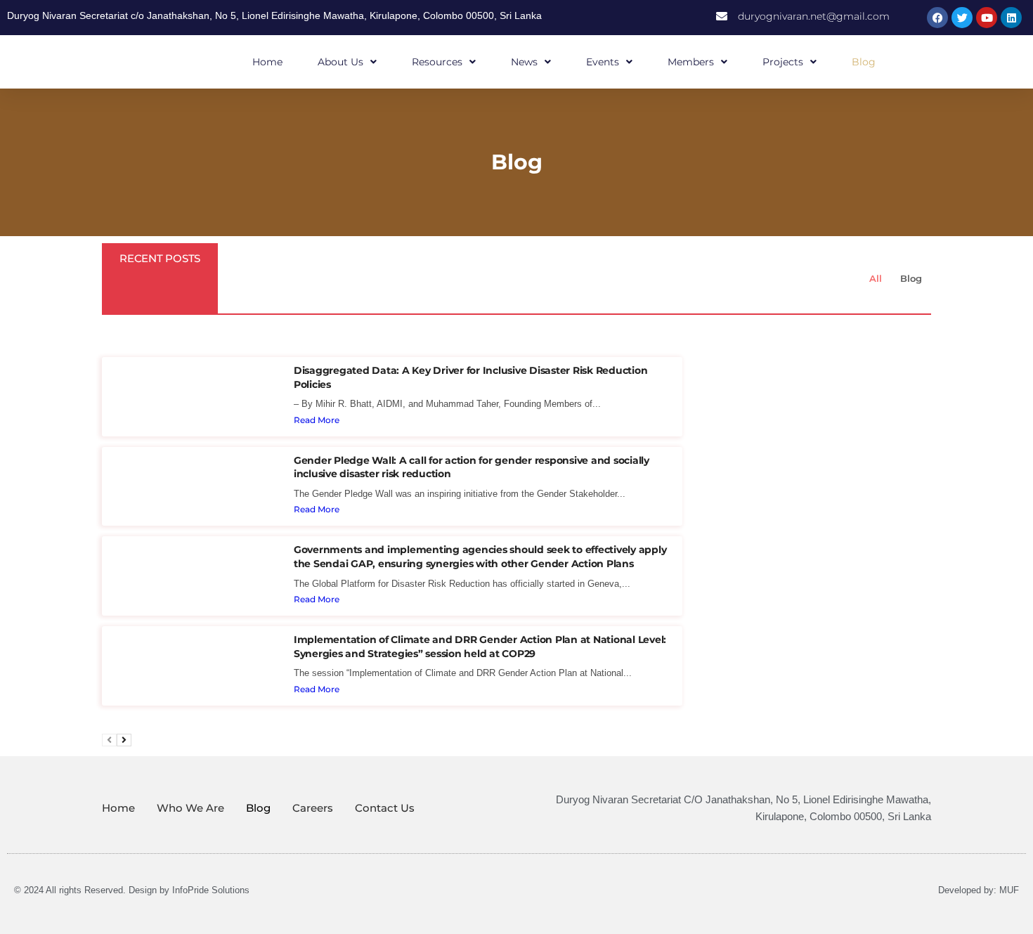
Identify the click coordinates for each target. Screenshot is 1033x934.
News (524, 62)
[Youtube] (986, 17)
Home (267, 62)
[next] (124, 740)
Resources (437, 62)
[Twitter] (962, 17)
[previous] (109, 740)
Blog (864, 62)
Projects (782, 62)
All (875, 278)
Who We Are (190, 808)
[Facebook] (937, 17)
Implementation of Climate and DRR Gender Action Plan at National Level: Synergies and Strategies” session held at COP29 (480, 646)
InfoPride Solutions (210, 890)
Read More (316, 420)
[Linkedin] (1011, 17)
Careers (312, 808)
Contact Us (385, 808)
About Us (340, 62)
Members (691, 62)
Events (602, 62)
